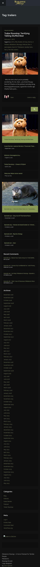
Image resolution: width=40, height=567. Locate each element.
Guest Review (8, 501)
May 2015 (6, 416)
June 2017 (7, 345)
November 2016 (8, 365)
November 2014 (8, 432)
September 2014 (9, 438)
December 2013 (8, 463)
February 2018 (8, 323)
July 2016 (6, 376)
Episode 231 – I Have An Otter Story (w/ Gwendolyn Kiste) (20, 209)
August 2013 (7, 475)
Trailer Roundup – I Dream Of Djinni (15, 164)
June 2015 (7, 413)
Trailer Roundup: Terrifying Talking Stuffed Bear (17, 34)
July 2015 (6, 410)
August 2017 (7, 340)
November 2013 (8, 466)
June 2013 (7, 480)
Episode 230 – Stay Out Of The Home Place (17, 215)
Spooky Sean (28, 47)
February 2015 (8, 424)
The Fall (10, 50)
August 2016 (7, 373)
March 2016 (7, 387)
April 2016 (7, 385)
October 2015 (8, 401)
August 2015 (7, 407)
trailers (16, 50)
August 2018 (7, 306)
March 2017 (7, 354)
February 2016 (8, 390)
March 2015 (7, 421)
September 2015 (9, 404)
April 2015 (7, 418)
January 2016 (8, 393)
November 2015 (8, 399)
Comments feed (8, 525)
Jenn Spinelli (8, 566)
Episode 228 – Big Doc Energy (13, 234)
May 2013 (6, 483)
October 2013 (8, 469)
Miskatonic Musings (16, 44)
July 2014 (6, 444)
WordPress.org (8, 528)
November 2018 (8, 297)
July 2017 (6, 342)
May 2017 (6, 348)
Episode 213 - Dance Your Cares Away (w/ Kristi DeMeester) (20, 258)
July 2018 (6, 309)
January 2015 (8, 427)
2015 (12, 42)
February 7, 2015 (9, 39)
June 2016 (7, 379)
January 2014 (8, 461)
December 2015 (8, 396)
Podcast (25, 44)
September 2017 (9, 337)
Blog (5, 496)
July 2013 (6, 478)
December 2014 (8, 430)
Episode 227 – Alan (10, 243)
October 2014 (8, 435)
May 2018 (6, 314)
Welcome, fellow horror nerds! (13, 173)
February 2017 (8, 357)
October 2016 (8, 368)
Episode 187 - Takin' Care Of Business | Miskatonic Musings (20, 281)
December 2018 (8, 295)
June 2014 (7, 447)
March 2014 (7, 455)
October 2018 (8, 300)
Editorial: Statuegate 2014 (12, 155)
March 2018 (7, 320)
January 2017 (8, 359)
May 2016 (6, 382)
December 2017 (8, 328)
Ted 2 (6, 50)
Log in (5, 519)
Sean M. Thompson (18, 47)
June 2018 (7, 311)
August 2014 (7, 441)
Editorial (6, 498)
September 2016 (9, 371)
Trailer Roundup (8, 30)
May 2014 (6, 449)
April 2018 (7, 317)
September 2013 (9, 472)
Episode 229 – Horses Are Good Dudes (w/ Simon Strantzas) (20, 225)
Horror (30, 42)
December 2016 (8, 362)
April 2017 (6, 351)
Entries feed (7, 522)
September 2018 (9, 303)
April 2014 (7, 452)
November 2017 (8, 331)
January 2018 (8, 326)
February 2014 (8, 458)
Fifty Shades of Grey (21, 42)
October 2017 (8, 334)
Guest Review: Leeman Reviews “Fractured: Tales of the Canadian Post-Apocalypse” (20, 146)
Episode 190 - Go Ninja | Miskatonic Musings (16, 273)
